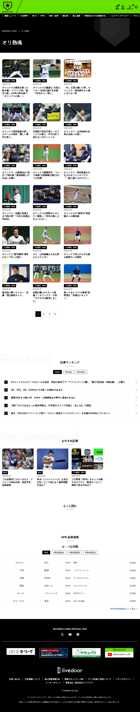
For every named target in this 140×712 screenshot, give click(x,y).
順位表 (65, 16)
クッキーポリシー (53, 683)
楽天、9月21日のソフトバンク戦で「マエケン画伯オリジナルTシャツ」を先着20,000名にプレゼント (60, 413)
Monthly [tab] (81, 372)
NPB (43, 16)
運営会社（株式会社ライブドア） (80, 683)
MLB (34, 16)
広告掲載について (32, 679)
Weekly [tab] (68, 372)
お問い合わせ (14, 679)
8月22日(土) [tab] (90, 552)
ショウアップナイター (119, 16)
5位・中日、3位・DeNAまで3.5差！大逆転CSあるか (37, 390)
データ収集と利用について (99, 679)
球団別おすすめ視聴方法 (95, 16)
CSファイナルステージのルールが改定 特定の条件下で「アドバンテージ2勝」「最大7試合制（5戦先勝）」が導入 (68, 382)
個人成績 (76, 16)
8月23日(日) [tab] (74, 552)
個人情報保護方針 (52, 679)
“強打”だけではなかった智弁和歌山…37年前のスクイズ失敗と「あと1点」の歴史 (51, 405)
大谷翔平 (24, 16)
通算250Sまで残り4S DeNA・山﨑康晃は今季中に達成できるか (43, 397)
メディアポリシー (123, 679)
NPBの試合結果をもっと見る (122, 609)
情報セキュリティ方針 (74, 679)
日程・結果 (53, 16)
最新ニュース (10, 16)
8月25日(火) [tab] (59, 552)
